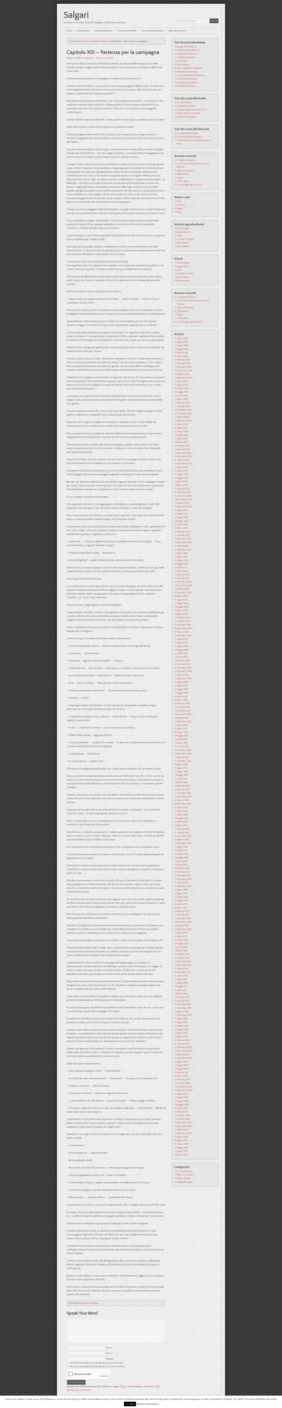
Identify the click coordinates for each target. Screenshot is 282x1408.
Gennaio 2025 (183, 406)
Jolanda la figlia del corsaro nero (192, 109)
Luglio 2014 (182, 850)
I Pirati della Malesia (186, 57)
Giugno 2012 (182, 940)
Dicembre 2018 (184, 668)
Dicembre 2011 (184, 961)
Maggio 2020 (183, 607)
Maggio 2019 (182, 650)
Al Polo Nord (183, 181)
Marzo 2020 (182, 614)
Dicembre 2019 (184, 625)
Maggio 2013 (182, 900)
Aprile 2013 (182, 904)
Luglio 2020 (182, 600)
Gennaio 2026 (183, 363)
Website (109, 1359)
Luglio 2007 (182, 1140)
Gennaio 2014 (183, 872)
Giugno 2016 (182, 772)
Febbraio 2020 (183, 617)
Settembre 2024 (184, 421)
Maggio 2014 (182, 857)
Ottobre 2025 (183, 374)
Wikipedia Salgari (185, 1182)
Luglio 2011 (182, 979)
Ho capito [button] (130, 1404)
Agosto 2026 (182, 338)
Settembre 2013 (184, 886)
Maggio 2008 (183, 1104)
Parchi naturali (183, 246)
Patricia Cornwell (185, 1175)
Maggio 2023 (183, 478)
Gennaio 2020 (183, 621)
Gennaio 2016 (183, 789)
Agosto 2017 (182, 725)
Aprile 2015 (182, 822)
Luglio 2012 (182, 936)
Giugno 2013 (182, 897)
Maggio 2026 (183, 349)
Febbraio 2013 (183, 911)
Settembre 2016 (184, 761)
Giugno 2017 (182, 732)
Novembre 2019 (184, 628)
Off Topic (181, 205)
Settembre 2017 (184, 721)
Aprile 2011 (182, 990)
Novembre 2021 (184, 542)
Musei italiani (183, 243)
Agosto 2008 (182, 1094)
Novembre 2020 (184, 585)
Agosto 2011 (182, 976)
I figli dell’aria (183, 174)
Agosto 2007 (182, 1137)
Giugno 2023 (183, 474)
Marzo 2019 (182, 657)
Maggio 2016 (182, 775)
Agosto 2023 (182, 467)
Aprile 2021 (182, 567)
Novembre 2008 (184, 1090)
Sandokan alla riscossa (187, 72)
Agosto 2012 (182, 933)
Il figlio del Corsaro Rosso (189, 113)
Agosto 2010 (182, 1019)
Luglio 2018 (182, 685)
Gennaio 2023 (183, 492)
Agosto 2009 (182, 1062)
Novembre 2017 (184, 714)
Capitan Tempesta (185, 170)
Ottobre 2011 (182, 968)
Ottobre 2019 (183, 632)
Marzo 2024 (182, 442)
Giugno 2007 (183, 1144)
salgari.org (88, 58)
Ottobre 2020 (183, 589)
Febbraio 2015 (183, 829)
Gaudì (179, 235)
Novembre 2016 (184, 754)
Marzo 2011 (182, 994)
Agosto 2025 (182, 381)
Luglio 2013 (182, 893)
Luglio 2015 (182, 811)
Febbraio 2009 (183, 1079)
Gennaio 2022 (183, 535)
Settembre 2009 (184, 1058)
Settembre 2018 (184, 678)
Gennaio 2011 (183, 1001)
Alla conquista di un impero (189, 68)
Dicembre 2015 (184, 793)
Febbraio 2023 (183, 489)
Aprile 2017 (182, 739)
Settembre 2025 (184, 378)
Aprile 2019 (182, 653)
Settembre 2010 (184, 1015)
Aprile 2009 (182, 1072)
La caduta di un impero (187, 82)
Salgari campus (184, 1178)
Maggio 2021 (182, 564)
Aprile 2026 (182, 352)
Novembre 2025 (184, 370)
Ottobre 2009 (183, 1054)
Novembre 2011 (184, 965)
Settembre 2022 (184, 506)
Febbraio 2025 (183, 403)
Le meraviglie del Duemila (189, 185)
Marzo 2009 (182, 1076)
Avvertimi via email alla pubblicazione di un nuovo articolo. (98, 1366)
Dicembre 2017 (184, 711)
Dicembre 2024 (184, 410)
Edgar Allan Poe (184, 232)
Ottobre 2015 (183, 800)
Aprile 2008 (182, 1108)
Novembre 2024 (184, 413)
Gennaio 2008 (183, 1119)
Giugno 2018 (182, 689)
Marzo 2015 (182, 825)
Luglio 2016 (182, 768)
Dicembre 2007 (184, 1122)
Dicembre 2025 (184, 367)
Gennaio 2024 (183, 449)
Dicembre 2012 (184, 918)
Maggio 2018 (182, 693)
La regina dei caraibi (186, 106)
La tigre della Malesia (186, 47)
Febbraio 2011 (183, 997)
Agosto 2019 (182, 639)
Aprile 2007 (182, 1151)
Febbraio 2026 (183, 360)
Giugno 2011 (182, 983)
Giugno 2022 (183, 517)
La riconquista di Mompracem (191, 75)
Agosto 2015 (182, 807)
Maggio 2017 (182, 736)
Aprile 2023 (182, 481)
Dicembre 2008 (184, 1087)
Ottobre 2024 (183, 417)
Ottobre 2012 (183, 926)
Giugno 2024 (183, 431)
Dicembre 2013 (184, 875)
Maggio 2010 (182, 1029)
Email (108, 1353)
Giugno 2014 (182, 854)
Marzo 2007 (182, 1155)
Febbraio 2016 (183, 786)
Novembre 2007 (184, 1126)
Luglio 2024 (182, 428)
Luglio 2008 (182, 1097)
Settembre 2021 (184, 550)
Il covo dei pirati (184, 1171)
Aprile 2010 (182, 1033)
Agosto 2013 (182, 890)
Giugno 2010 (182, 1026)
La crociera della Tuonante (189, 137)
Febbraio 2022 (183, 532)
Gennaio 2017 (183, 746)
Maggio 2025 (183, 392)
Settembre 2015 (184, 804)
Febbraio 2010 (183, 1040)
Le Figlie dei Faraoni (186, 160)
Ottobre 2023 (183, 460)
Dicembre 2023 (184, 453)
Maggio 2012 (182, 943)
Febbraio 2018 (183, 703)
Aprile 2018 (182, 696)
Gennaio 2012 (183, 958)
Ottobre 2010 (183, 1011)
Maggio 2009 (183, 1069)
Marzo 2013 (182, 908)
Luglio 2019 (182, 643)
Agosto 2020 (182, 596)
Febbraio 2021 (183, 574)
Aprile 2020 (182, 610)
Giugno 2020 (183, 603)
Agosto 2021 (182, 553)
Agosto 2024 (182, 424)
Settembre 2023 (184, 463)
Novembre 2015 (184, 797)
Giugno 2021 (182, 560)
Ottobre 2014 (183, 839)
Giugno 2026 (183, 345)
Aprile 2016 (182, 779)
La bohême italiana (89, 1303)
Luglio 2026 (182, 342)
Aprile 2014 (182, 861)
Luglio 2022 (182, 514)
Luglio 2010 (182, 1022)
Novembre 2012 (184, 922)
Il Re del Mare (183, 64)
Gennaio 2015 (183, 832)
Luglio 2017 (182, 728)
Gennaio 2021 (183, 578)
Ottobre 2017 (183, 718)
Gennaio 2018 (183, 707)
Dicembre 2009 (184, 1047)
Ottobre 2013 (183, 883)
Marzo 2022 (182, 528)
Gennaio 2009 (183, 1083)
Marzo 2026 (182, 356)
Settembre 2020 (184, 592)
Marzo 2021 (182, 571)
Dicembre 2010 (184, 1004)
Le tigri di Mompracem (187, 54)
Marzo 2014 (182, 865)
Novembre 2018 (184, 671)
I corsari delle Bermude (188, 133)
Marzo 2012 (182, 950)
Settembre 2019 (184, 635)
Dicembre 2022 (184, 496)
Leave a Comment (104, 58)
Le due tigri (182, 61)
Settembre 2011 (184, 972)
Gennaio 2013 (183, 915)
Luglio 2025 (182, 385)
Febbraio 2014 (183, 868)
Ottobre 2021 (183, 546)
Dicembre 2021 (184, 539)
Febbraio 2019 (183, 661)
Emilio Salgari (183, 228)
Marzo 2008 (182, 1112)
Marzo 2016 (182, 782)
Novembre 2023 (184, 456)
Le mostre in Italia (185, 239)
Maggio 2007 (183, 1148)
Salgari (76, 15)
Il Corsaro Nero (184, 102)
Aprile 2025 (182, 396)
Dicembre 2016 (184, 750)
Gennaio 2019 (183, 664)
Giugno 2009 (183, 1065)
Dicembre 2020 (184, 582)
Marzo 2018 (182, 700)
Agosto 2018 (182, 682)
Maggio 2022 (183, 521)
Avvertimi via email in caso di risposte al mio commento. (97, 1363)
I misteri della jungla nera (188, 50)
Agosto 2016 (182, 764)
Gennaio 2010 (183, 1044)
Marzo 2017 (182, 743)
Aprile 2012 (182, 947)
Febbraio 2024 (183, 446)
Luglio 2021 (182, 557)
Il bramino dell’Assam (187, 79)
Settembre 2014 (184, 843)
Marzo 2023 (182, 485)
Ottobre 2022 (183, 503)
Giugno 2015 (182, 815)
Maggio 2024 (183, 435)
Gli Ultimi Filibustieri (186, 117)
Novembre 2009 (184, 1051)
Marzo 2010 (182, 1037)
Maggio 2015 (182, 818)
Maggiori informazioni (148, 1404)
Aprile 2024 (182, 439)
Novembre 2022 (184, 499)
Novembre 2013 (184, 879)
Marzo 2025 (182, 399)
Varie (179, 212)
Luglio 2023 (182, 471)
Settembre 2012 (184, 929)
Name (109, 1348)
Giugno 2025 (183, 388)
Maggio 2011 (182, 986)
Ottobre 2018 (183, 675)
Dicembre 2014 (184, 836)
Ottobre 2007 (183, 1130)
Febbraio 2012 (183, 954)
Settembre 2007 (184, 1133)
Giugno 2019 (182, 646)
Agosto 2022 (182, 510)
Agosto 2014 (182, 847)
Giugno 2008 (183, 1101)
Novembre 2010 (184, 1008)
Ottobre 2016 (183, 757)
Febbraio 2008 (183, 1115)
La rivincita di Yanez (186, 86)
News (179, 201)
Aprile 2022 (182, 524)
